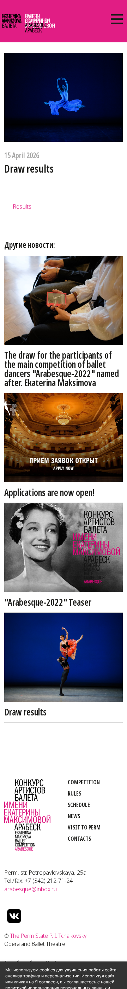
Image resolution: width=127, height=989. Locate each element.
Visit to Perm (84, 827)
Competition (84, 782)
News (74, 816)
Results (22, 206)
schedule (79, 805)
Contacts (79, 838)
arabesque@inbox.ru (30, 889)
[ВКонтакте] (14, 915)
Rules (74, 793)
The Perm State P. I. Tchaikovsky (48, 936)
